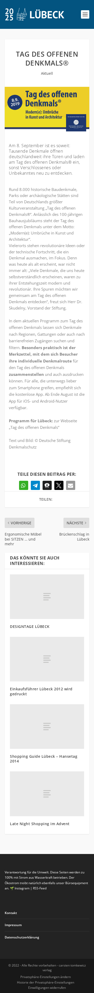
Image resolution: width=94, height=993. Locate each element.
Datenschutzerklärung (22, 937)
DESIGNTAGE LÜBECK (30, 626)
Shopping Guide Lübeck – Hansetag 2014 (43, 759)
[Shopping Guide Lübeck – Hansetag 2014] (47, 726)
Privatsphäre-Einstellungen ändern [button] (45, 977)
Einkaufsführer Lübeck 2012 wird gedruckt (41, 691)
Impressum (13, 925)
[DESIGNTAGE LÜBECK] (47, 596)
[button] (23, 485)
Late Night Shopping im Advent (40, 823)
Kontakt (11, 913)
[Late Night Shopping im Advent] (47, 793)
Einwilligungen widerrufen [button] (47, 987)
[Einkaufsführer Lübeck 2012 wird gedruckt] (47, 659)
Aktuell (47, 73)
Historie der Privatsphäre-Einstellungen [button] (45, 982)
